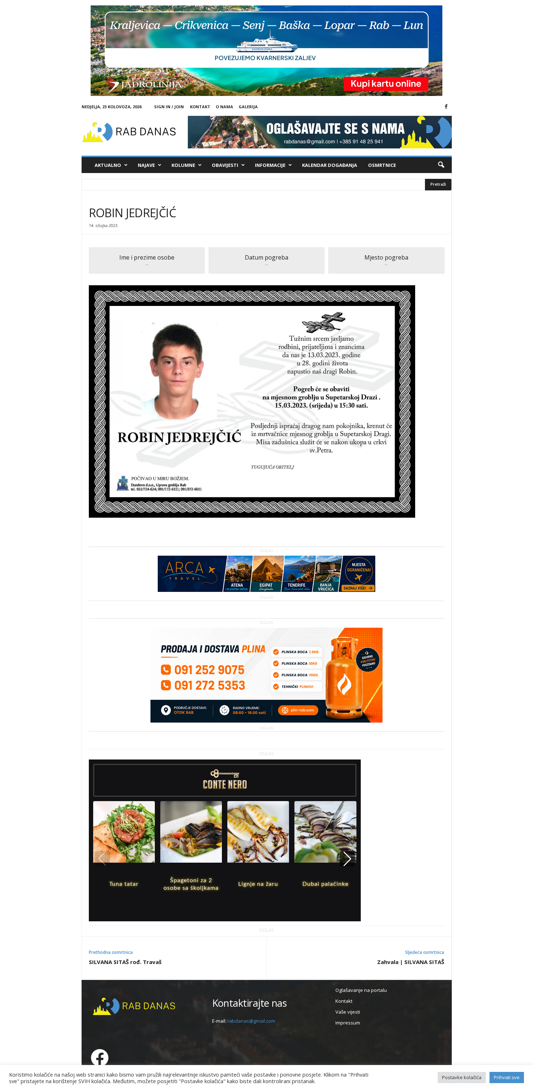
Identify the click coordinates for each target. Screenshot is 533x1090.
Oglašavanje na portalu (361, 990)
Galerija (248, 106)
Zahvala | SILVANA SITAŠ (410, 961)
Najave (146, 165)
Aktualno (108, 165)
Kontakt (200, 106)
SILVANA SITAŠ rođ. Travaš (125, 961)
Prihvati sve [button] (507, 1077)
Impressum (347, 1022)
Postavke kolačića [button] (462, 1077)
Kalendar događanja (329, 165)
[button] (441, 165)
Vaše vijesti (347, 1012)
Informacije (270, 165)
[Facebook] (446, 106)
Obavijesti (225, 165)
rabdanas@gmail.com (251, 1021)
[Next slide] (347, 858)
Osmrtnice (382, 165)
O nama (224, 106)
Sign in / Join (169, 106)
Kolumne (183, 165)
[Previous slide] (102, 858)
